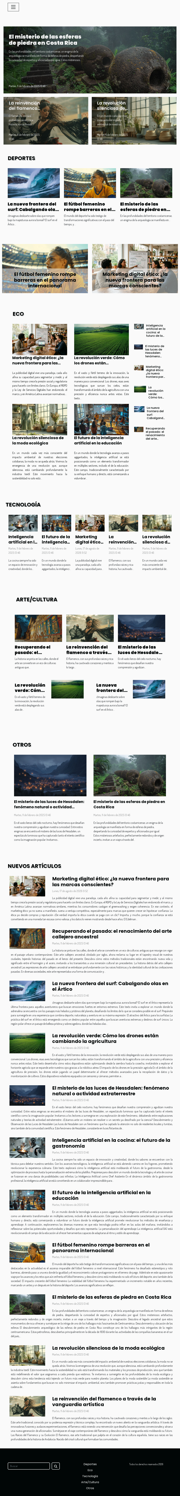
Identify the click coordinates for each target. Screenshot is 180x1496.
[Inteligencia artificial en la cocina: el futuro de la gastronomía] (139, 326)
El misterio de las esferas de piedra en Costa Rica (45, 40)
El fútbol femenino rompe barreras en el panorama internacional (88, 212)
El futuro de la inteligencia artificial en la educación (99, 440)
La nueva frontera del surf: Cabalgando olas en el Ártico (33, 209)
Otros (90, 1488)
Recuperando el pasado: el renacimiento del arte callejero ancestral (155, 436)
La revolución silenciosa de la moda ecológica (111, 111)
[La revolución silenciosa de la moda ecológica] (134, 120)
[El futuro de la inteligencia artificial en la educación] (101, 419)
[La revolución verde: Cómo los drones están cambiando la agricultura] (101, 339)
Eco (90, 1470)
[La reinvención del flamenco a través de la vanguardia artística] (46, 120)
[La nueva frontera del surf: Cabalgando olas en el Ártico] (34, 182)
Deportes (90, 1464)
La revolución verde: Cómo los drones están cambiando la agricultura (99, 363)
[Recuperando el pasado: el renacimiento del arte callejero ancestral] (138, 429)
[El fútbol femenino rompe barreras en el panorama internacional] (90, 182)
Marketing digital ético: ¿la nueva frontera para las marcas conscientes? (37, 363)
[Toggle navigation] (13, 7)
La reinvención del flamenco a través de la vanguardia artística (87, 655)
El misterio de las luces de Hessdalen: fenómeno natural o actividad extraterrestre (135, 280)
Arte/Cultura (90, 1482)
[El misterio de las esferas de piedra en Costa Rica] (90, 59)
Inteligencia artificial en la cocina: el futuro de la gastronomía (45, 280)
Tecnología (90, 1476)
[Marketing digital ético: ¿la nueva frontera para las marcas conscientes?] (39, 339)
